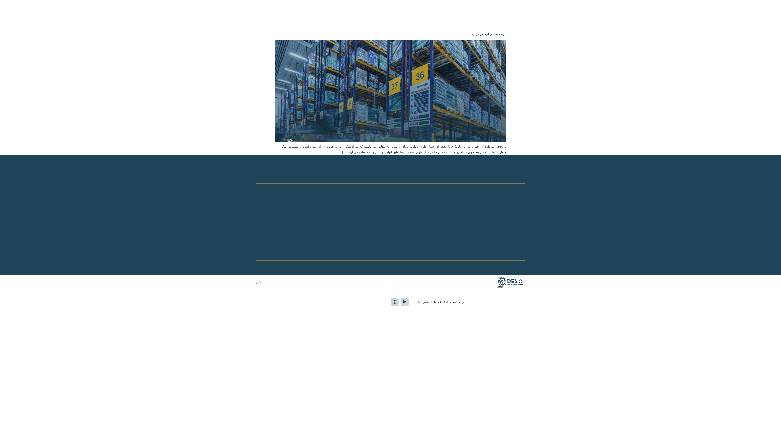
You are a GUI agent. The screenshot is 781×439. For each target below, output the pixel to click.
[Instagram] (394, 302)
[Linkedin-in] (405, 302)
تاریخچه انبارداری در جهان (489, 34)
